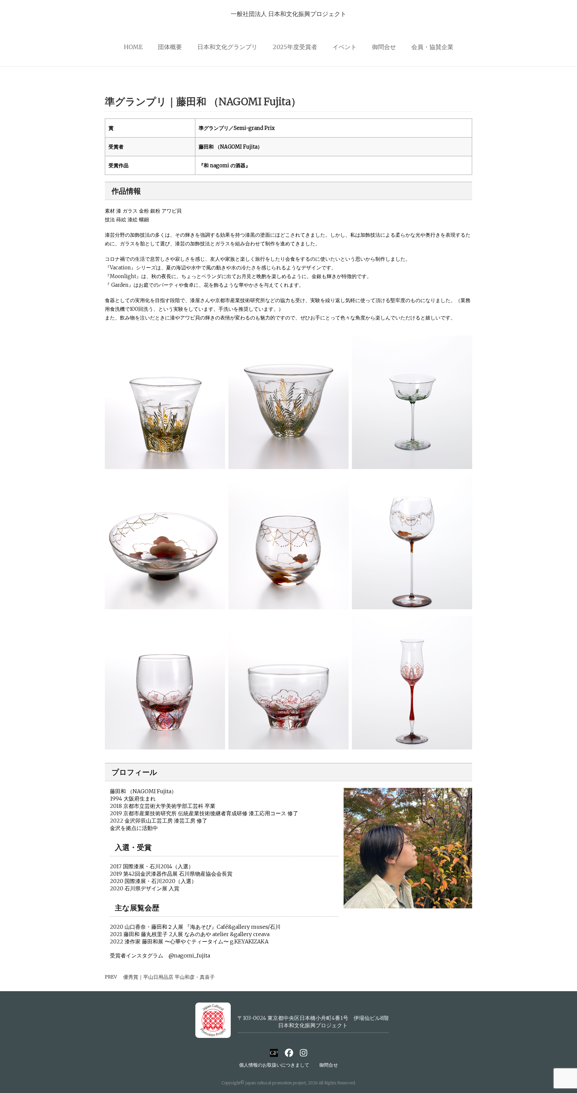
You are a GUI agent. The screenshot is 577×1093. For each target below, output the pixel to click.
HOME (133, 47)
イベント (345, 47)
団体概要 (170, 47)
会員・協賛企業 (432, 47)
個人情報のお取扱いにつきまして (274, 1065)
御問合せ (384, 47)
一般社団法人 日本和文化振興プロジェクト (288, 14)
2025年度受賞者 (295, 47)
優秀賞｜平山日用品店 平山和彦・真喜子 (169, 977)
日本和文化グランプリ (227, 47)
